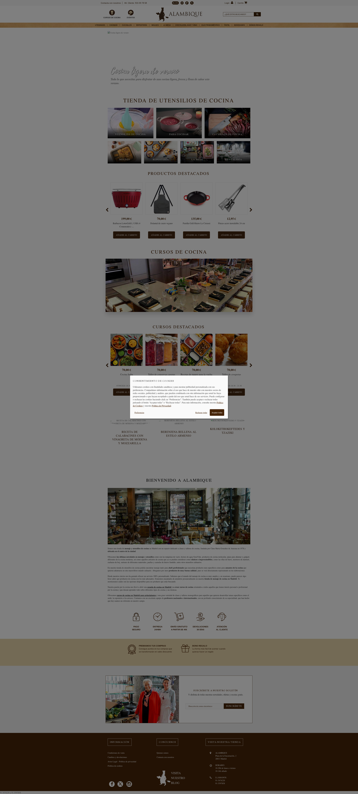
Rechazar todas (201, 412)
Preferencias (139, 412)
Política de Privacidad (161, 405)
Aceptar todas (217, 412)
